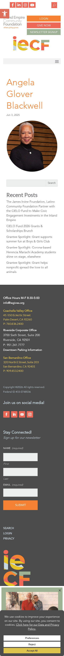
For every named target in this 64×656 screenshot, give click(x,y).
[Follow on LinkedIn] (14, 414)
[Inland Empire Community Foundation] (31, 50)
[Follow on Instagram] (30, 414)
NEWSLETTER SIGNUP (44, 32)
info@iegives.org (13, 303)
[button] (4, 13)
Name (13, 448)
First (6, 463)
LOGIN (43, 18)
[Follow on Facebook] (6, 414)
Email (13, 484)
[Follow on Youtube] (22, 414)
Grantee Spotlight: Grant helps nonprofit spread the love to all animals (27, 267)
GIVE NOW (44, 25)
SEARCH (8, 528)
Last (5, 478)
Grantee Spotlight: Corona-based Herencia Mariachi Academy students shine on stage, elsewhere (31, 252)
